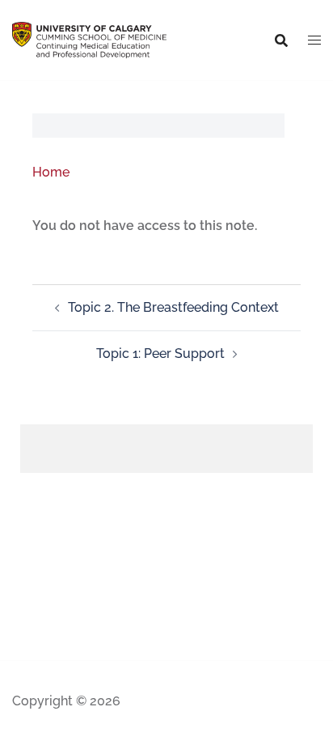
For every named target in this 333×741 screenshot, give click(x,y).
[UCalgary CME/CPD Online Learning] (89, 39)
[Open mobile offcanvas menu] (314, 40)
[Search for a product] (281, 40)
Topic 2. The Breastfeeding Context (173, 307)
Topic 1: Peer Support (160, 353)
